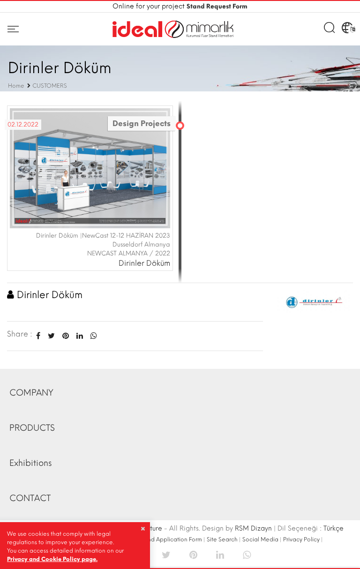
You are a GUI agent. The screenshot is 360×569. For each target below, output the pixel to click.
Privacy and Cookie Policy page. (52, 559)
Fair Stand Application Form (165, 539)
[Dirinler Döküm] (315, 300)
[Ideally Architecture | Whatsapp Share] (92, 336)
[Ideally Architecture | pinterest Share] (193, 554)
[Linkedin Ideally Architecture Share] (80, 336)
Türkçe (333, 528)
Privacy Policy (301, 539)
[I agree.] (143, 529)
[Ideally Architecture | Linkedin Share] (220, 554)
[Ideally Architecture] (172, 29)
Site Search (222, 539)
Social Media (260, 539)
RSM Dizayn (253, 528)
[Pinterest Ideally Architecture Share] (66, 336)
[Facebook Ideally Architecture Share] (38, 336)
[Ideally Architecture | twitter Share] (166, 554)
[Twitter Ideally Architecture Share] (51, 336)
